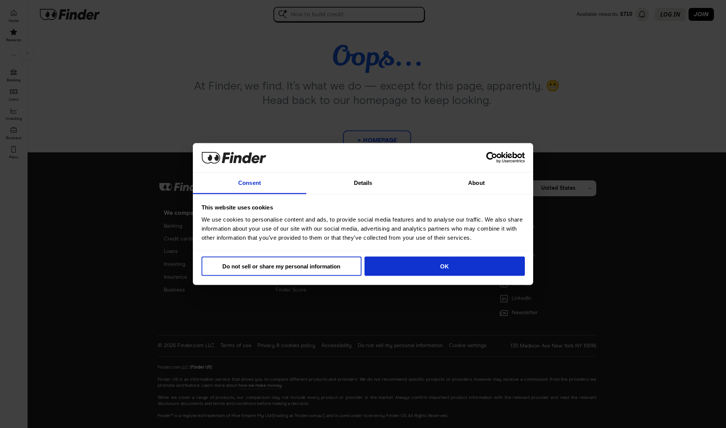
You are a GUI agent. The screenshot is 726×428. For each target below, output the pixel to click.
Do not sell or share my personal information (281, 266)
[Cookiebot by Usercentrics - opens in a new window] (492, 157)
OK (444, 266)
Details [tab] (363, 182)
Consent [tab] (249, 182)
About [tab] (476, 182)
